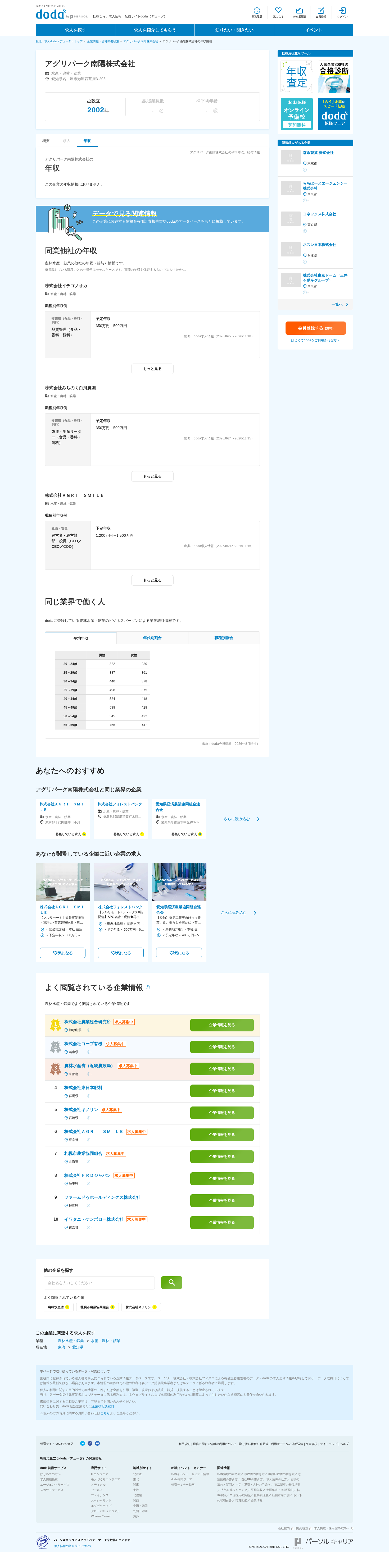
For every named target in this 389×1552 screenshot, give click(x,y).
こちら (105, 1413)
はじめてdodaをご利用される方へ (315, 340)
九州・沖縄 (140, 1511)
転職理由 (287, 1489)
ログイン (342, 16)
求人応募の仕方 (276, 1479)
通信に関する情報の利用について (215, 1443)
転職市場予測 (281, 1495)
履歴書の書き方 (254, 1474)
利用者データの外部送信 (287, 1443)
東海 (62, 1347)
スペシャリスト (101, 1500)
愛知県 (77, 1347)
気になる (278, 16)
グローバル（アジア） (105, 1511)
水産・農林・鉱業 (105, 1341)
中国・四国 (140, 1505)
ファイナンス (99, 1495)
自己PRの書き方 (252, 1479)
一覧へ (337, 304)
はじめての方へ (50, 1474)
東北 (136, 1479)
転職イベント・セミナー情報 (190, 1474)
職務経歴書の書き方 (281, 1474)
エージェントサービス (54, 1484)
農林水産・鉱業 (71, 1341)
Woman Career (101, 1516)
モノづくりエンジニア (105, 1479)
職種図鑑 (241, 1500)
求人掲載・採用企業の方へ (331, 1528)
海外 (136, 1516)
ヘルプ (344, 1443)
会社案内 (284, 1528)
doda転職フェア (181, 1479)
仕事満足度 (261, 1495)
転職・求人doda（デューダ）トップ (59, 41)
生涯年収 (272, 1489)
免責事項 (311, 1443)
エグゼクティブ (101, 1505)
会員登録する (315, 328)
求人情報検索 (49, 1479)
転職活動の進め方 (229, 1474)
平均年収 (257, 1489)
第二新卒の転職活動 (287, 1484)
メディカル (98, 1484)
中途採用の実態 (240, 1495)
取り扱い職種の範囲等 (253, 1443)
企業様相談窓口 (103, 1406)
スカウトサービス (52, 1489)
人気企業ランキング (234, 1489)
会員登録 (321, 16)
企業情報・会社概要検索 (103, 41)
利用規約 (184, 1443)
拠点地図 (302, 1528)
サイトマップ (328, 1443)
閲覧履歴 (257, 16)
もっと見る (152, 368)
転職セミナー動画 (183, 1484)
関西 (136, 1500)
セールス (97, 1489)
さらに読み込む (237, 819)
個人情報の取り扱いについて (73, 1546)
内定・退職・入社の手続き (253, 1484)
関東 (136, 1484)
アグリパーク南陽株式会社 (140, 41)
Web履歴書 (299, 16)
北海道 (137, 1474)
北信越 (137, 1495)
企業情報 (257, 1500)
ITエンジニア (99, 1474)
